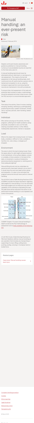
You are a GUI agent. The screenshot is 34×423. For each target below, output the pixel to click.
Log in (26, 3)
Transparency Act (6, 409)
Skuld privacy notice (6, 406)
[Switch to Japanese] (29, 3)
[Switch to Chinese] (32, 3)
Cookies (3, 396)
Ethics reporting (5, 399)
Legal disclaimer (5, 402)
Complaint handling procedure (9, 392)
